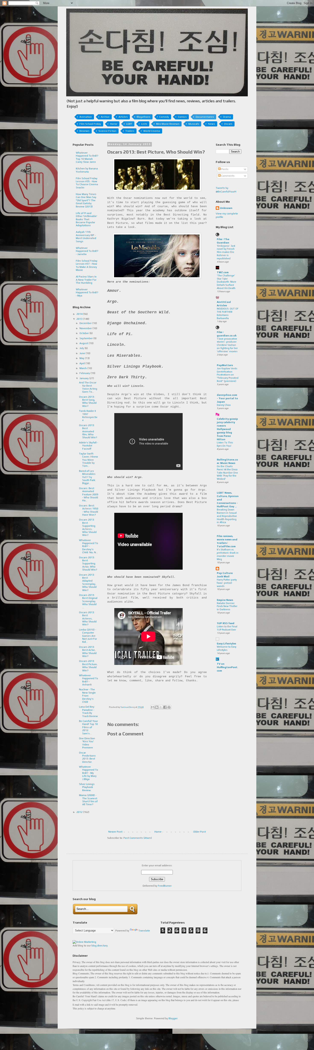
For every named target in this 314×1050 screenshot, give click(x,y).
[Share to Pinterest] (169, 707)
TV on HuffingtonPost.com (227, 667)
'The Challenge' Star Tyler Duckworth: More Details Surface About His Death (226, 282)
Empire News (225, 599)
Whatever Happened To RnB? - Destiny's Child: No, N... (88, 546)
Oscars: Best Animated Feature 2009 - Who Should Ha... (88, 494)
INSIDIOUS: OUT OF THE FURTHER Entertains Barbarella (227, 313)
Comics (182, 116)
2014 (79, 313)
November (85, 328)
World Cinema (151, 130)
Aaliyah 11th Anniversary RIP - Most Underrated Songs (86, 236)
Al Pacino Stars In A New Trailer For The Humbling (86, 279)
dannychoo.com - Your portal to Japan (227, 398)
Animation (85, 116)
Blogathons (143, 116)
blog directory (99, 945)
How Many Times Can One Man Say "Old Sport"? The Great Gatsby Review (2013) (86, 200)
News (211, 123)
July (82, 348)
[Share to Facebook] (165, 707)
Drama (227, 116)
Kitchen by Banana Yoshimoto (87, 170)
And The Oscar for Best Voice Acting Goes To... (88, 387)
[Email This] (153, 707)
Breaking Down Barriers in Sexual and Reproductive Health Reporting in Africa (227, 516)
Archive (105, 116)
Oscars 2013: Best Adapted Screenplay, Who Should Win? (88, 582)
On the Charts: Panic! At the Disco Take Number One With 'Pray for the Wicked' (227, 472)
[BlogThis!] (157, 707)
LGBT (129, 123)
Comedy (164, 116)
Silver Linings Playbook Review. (87, 787)
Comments (228, 175)
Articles (123, 116)
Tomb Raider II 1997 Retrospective (88, 415)
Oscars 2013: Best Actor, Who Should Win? (88, 651)
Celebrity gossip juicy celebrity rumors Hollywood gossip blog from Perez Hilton (227, 429)
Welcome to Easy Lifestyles (226, 648)
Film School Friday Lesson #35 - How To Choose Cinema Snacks (87, 183)
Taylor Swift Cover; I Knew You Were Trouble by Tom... (88, 460)
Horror (113, 123)
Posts (224, 169)
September (86, 338)
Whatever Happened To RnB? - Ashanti (88, 680)
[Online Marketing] (84, 941)
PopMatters (225, 365)
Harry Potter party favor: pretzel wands (227, 583)
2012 (79, 812)
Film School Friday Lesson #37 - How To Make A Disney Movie (86, 265)
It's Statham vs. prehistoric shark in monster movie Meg (227, 554)
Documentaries (205, 116)
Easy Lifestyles (226, 643)
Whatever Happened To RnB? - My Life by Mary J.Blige (88, 773)
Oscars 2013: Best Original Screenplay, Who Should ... (88, 601)
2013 (79, 318)
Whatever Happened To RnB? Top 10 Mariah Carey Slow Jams (87, 157)
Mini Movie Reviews (167, 123)
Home (157, 831)
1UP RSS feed (225, 623)
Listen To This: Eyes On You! (225, 444)
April (82, 363)
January (84, 378)
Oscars (228, 123)
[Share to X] (161, 707)
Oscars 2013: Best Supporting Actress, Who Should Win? (88, 527)
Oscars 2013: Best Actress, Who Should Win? (88, 618)
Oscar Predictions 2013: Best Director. (87, 757)
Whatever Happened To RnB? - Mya (87, 292)
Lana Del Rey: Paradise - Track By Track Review (88, 711)
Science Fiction (107, 130)
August (84, 343)
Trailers (129, 130)
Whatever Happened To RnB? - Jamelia (87, 251)
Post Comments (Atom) (137, 837)
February (85, 373)
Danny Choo (224, 404)
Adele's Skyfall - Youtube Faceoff (88, 445)
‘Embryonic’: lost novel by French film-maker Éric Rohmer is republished (226, 252)
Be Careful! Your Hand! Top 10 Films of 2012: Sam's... (88, 727)
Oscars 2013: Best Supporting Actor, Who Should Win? (88, 563)
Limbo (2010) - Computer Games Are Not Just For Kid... (88, 636)
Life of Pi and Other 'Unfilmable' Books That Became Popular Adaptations (86, 219)
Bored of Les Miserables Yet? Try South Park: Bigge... (87, 477)
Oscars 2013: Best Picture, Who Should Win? (88, 666)
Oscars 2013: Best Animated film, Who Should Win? (88, 431)
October (84, 333)
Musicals (193, 123)
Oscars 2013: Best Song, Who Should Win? (88, 401)
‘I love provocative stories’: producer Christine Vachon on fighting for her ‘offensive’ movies (227, 345)
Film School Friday (90, 123)
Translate (144, 930)
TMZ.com (223, 272)
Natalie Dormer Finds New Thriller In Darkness (227, 606)
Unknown (226, 208)
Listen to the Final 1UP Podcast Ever (227, 628)
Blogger (173, 1018)
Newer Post (115, 831)
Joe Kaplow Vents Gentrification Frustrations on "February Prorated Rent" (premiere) (227, 375)
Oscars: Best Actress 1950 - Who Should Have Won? (88, 510)
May (82, 358)
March (83, 368)
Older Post (199, 831)
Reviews (84, 130)
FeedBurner (165, 885)
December (85, 323)
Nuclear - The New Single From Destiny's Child (87, 695)
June (82, 353)
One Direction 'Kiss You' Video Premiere (87, 743)
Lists (144, 123)
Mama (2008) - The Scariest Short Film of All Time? (88, 800)
